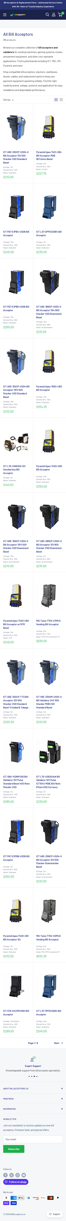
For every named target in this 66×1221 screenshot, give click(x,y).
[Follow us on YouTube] (23, 1175)
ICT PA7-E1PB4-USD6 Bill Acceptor (16, 233)
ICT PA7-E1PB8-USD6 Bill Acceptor (16, 308)
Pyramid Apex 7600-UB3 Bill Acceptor (49, 388)
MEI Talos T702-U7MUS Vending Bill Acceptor (48, 622)
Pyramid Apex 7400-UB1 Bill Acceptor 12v (16, 937)
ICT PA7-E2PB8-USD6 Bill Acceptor (16, 858)
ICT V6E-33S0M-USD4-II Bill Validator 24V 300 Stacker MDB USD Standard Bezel (49, 702)
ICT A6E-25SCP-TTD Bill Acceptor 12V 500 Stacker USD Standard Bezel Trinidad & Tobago (16, 702)
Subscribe (14, 1148)
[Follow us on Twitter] (11, 1175)
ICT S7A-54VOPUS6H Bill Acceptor (16, 1012)
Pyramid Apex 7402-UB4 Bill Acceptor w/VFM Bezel (16, 624)
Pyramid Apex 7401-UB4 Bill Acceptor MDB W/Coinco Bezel (49, 156)
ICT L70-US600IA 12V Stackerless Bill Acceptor (14, 470)
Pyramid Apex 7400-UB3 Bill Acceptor (49, 468)
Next (56, 1043)
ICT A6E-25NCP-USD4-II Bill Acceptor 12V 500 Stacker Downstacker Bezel (49, 861)
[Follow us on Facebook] (5, 1175)
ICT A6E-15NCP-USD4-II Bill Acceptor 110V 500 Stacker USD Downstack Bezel (16, 546)
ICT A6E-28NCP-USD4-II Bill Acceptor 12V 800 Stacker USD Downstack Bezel (49, 546)
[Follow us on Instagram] (17, 1175)
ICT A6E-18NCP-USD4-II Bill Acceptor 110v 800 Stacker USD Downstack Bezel (49, 312)
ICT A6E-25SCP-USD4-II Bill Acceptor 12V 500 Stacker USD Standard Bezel (16, 157)
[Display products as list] (61, 99)
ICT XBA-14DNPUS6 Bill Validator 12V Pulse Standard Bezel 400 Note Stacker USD (16, 782)
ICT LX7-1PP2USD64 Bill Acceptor (48, 1012)
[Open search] (47, 14)
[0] (60, 14)
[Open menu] (4, 14)
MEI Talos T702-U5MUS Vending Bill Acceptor (48, 937)
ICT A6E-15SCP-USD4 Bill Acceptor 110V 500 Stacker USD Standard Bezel (16, 391)
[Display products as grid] (56, 99)
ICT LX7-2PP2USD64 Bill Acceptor (49, 233)
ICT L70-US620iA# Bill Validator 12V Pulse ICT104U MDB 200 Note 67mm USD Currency (48, 782)
